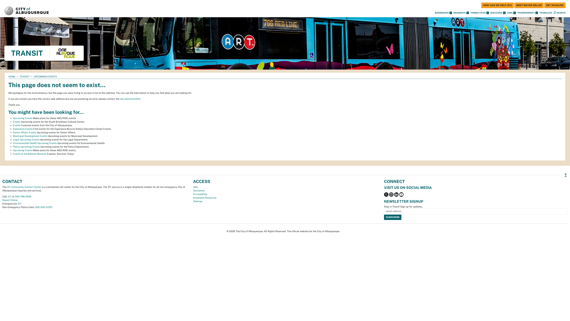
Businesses (442, 13)
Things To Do (478, 13)
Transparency (526, 13)
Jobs (510, 13)
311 (10, 196)
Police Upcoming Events (26, 146)
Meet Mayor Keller (529, 5)
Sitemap (197, 201)
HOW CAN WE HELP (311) (497, 5)
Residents (459, 13)
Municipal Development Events (30, 136)
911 (20, 203)
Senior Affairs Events (24, 132)
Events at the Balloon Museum (29, 153)
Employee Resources (204, 197)
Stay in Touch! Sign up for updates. (403, 206)
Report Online (10, 200)
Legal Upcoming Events (26, 139)
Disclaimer (199, 190)
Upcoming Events (22, 118)
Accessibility (200, 194)
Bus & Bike (496, 13)
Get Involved (555, 5)
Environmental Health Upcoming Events (35, 143)
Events (16, 121)
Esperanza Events (23, 129)
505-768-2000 (23, 196)
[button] (545, 13)
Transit (24, 76)
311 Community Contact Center (24, 187)
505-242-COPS (43, 207)
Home (11, 76)
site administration (130, 98)
